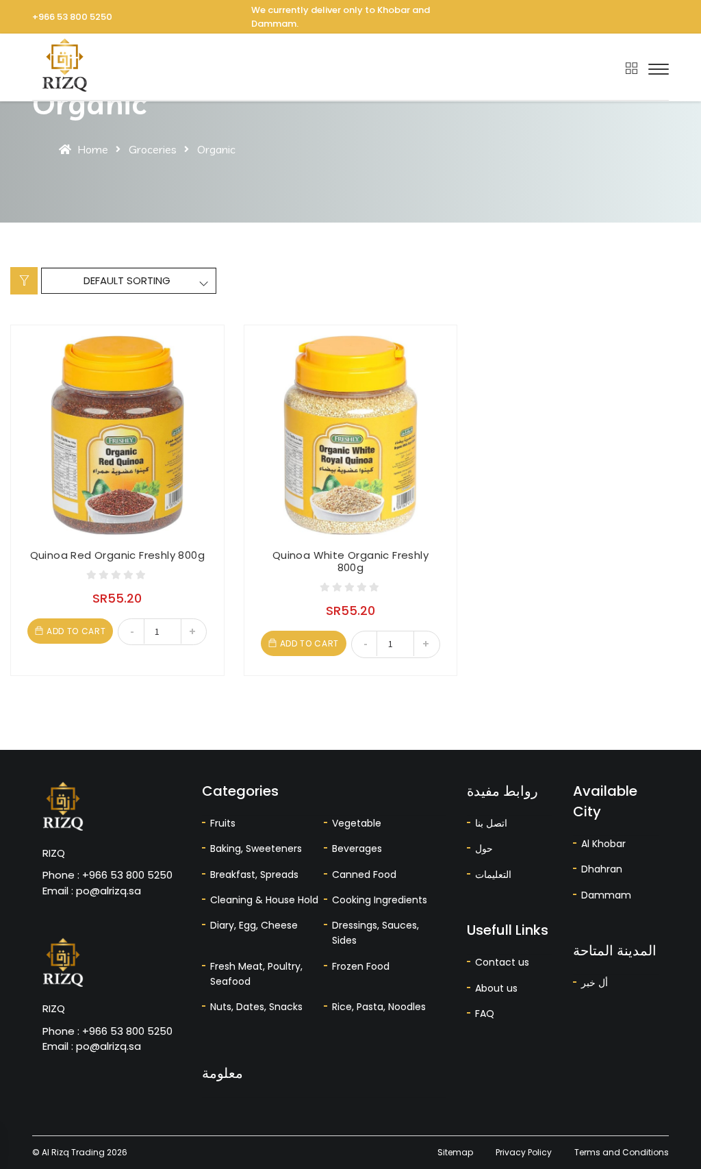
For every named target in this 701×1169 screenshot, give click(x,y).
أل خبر (594, 983)
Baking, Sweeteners (256, 848)
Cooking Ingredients (379, 900)
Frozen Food (361, 966)
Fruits (222, 823)
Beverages (357, 848)
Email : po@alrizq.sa (91, 890)
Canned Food (364, 874)
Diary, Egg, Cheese (254, 925)
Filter (24, 280)
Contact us (502, 962)
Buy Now (34, 410)
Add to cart (76, 631)
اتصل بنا (491, 823)
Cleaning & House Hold (264, 900)
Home (92, 149)
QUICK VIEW (34, 379)
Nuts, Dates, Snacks (256, 1007)
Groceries (153, 149)
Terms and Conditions (621, 1152)
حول (484, 848)
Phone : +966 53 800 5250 (107, 875)
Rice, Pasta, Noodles (379, 1007)
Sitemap (455, 1152)
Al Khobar (603, 844)
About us (496, 988)
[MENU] (658, 69)
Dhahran (601, 869)
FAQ (484, 1013)
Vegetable (356, 823)
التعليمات (493, 874)
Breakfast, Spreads (254, 874)
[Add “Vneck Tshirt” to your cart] (34, 348)
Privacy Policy (524, 1152)
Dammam (606, 895)
